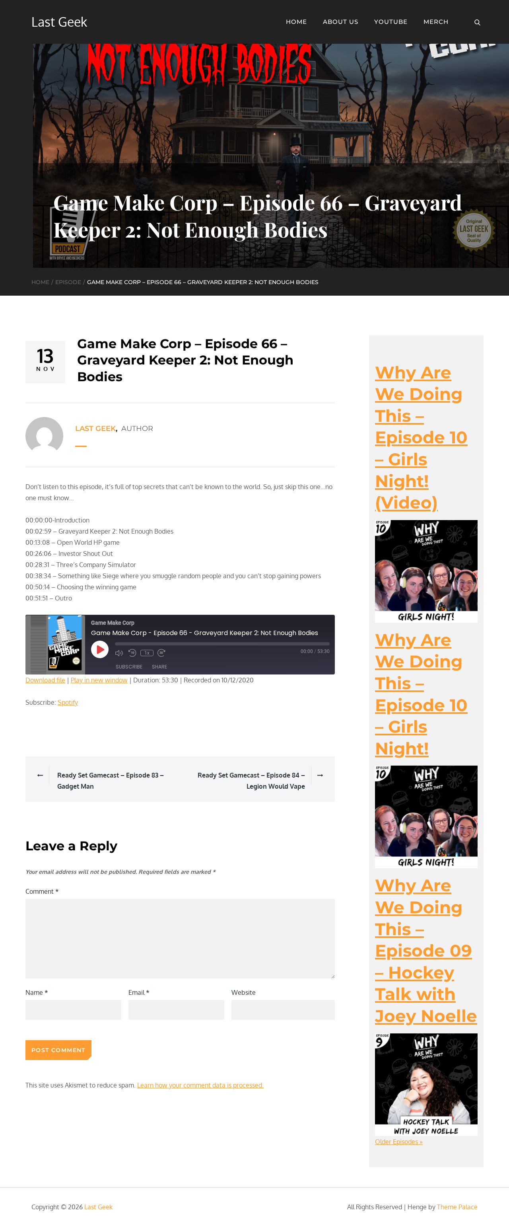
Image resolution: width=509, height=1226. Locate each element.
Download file (45, 680)
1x (147, 653)
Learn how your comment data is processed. (200, 1085)
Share (159, 666)
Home (296, 21)
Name (36, 992)
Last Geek (59, 22)
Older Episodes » (399, 1142)
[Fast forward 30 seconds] (162, 653)
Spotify (68, 702)
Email (139, 992)
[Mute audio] (119, 653)
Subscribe (129, 666)
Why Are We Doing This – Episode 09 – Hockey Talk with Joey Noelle (426, 950)
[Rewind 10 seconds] (132, 653)
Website (243, 992)
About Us (340, 21)
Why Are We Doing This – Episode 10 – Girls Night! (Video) (421, 437)
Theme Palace (457, 1207)
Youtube (391, 21)
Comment (42, 891)
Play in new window (99, 680)
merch (436, 21)
